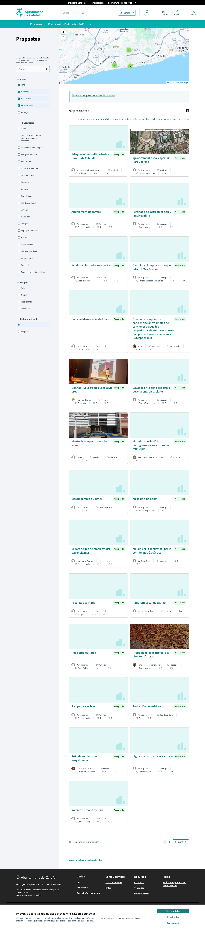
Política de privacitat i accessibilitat (174, 884)
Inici (79, 882)
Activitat (139, 882)
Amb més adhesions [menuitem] (122, 119)
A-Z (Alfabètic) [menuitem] (103, 119)
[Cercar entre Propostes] (47, 69)
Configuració (173, 923)
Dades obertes (141, 893)
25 (95, 841)
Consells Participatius (88, 892)
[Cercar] (83, 13)
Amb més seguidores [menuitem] (161, 119)
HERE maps (183, 82)
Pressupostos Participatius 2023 (66, 24)
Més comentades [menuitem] (141, 119)
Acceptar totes (173, 911)
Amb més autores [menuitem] (181, 119)
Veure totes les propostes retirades (85, 860)
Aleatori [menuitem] (81, 119)
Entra (108, 887)
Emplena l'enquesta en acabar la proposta (95, 95)
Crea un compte (114, 882)
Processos (36, 24)
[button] (21, 79)
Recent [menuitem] (90, 119)
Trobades (139, 887)
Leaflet (172, 82)
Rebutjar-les (173, 917)
